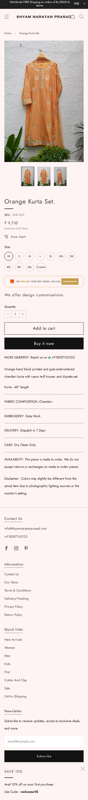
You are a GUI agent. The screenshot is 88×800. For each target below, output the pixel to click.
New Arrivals (13, 639)
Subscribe (44, 756)
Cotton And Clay (15, 680)
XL (50, 256)
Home (7, 33)
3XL (72, 256)
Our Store (11, 582)
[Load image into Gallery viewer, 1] (27, 176)
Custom (41, 267)
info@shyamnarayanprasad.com (25, 528)
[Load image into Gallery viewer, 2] (43, 176)
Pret (7, 672)
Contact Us (11, 574)
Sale (7, 688)
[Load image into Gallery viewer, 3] (60, 176)
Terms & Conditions (17, 590)
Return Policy (13, 614)
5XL (19, 267)
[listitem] (40, 4)
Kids (7, 664)
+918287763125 (63, 357)
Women (9, 647)
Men (7, 655)
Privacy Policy (13, 606)
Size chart (18, 237)
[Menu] (6, 17)
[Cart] (72, 17)
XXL (61, 256)
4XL (9, 267)
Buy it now (44, 343)
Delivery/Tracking (16, 598)
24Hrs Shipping (15, 696)
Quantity (10, 306)
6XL (30, 267)
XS (8, 256)
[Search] (81, 16)
